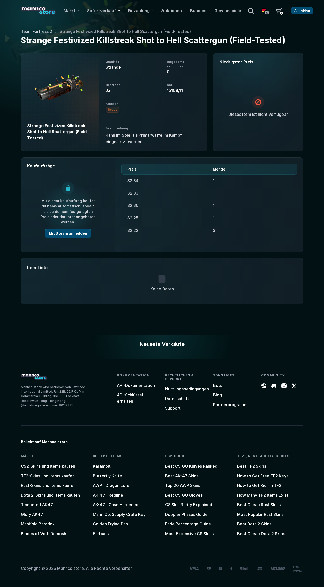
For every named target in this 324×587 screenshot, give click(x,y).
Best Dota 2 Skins (254, 523)
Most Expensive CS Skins (189, 533)
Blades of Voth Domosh (43, 533)
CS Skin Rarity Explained (188, 504)
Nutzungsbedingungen (187, 388)
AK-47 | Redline (108, 495)
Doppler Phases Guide (186, 514)
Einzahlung (139, 10)
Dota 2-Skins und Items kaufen (50, 495)
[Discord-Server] (273, 385)
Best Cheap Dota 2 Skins (261, 533)
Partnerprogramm (230, 404)
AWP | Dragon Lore (111, 485)
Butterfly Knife (107, 475)
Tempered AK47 (37, 504)
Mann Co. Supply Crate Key (119, 514)
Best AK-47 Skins (181, 475)
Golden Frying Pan (110, 523)
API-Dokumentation (136, 385)
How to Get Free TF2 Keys (262, 475)
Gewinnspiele (227, 10)
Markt (69, 10)
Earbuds (101, 533)
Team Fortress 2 (36, 31)
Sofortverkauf (101, 10)
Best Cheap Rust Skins (259, 504)
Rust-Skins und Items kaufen (48, 485)
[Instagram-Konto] (284, 385)
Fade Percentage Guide (188, 523)
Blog (217, 394)
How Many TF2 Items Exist (262, 495)
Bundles (198, 10)
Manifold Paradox (38, 523)
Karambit (102, 466)
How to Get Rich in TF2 (259, 485)
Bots (217, 385)
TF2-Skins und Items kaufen (48, 475)
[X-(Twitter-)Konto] (294, 385)
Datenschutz (177, 398)
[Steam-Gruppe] (263, 385)
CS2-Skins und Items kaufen (48, 466)
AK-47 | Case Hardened (115, 504)
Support (173, 408)
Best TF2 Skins (251, 466)
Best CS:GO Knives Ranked (191, 466)
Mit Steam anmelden (68, 233)
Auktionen (171, 10)
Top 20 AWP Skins (182, 485)
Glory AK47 (32, 514)
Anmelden (302, 10)
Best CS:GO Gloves (183, 495)
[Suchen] (251, 10)
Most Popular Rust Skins (260, 514)
